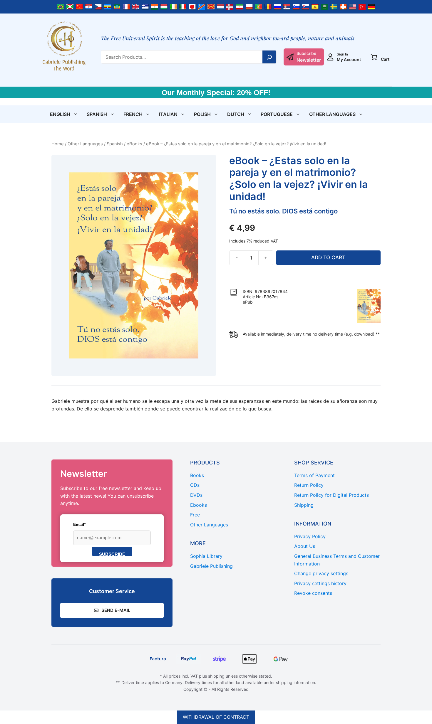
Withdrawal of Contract (216, 717)
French (133, 114)
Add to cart (328, 257)
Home (57, 144)
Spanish (97, 114)
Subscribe (112, 554)
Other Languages (332, 114)
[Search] (269, 56)
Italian (168, 114)
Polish (202, 114)
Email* (79, 524)
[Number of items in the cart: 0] (374, 57)
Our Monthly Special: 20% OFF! (216, 92)
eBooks (134, 144)
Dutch (235, 114)
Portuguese (277, 114)
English (60, 114)
